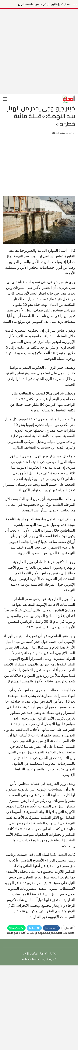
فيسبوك (42, 953)
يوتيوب (33, 953)
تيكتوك (52, 953)
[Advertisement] (39, 48)
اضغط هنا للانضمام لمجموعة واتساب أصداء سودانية (41, 933)
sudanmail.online (31, 959)
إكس (25, 953)
